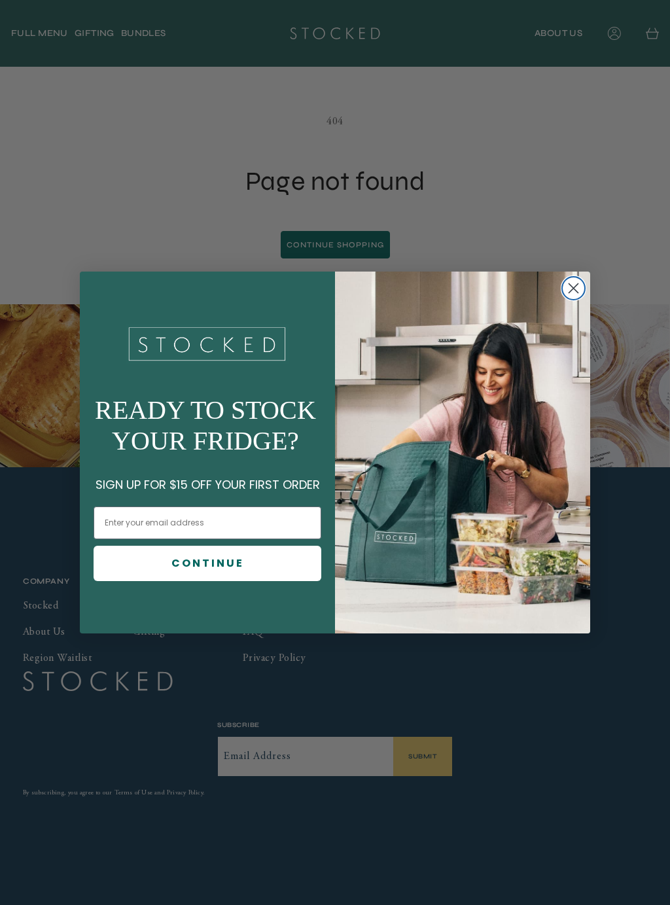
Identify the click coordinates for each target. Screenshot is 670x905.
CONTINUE (207, 563)
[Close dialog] (573, 288)
